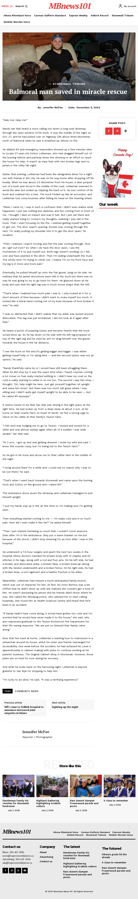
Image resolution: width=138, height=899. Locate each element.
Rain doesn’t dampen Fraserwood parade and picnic (84, 803)
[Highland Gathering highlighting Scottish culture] (52, 786)
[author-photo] (5, 810)
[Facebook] (108, 131)
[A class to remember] (120, 786)
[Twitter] (117, 131)
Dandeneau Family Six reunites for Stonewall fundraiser (16, 803)
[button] (21, 6)
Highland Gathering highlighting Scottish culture (48, 803)
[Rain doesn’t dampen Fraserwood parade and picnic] (86, 786)
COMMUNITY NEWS (26, 691)
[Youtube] (25, 870)
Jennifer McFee (53, 107)
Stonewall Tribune (69, 84)
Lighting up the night (65, 707)
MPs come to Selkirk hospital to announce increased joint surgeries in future (24, 709)
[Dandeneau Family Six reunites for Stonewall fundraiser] (18, 786)
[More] (125, 131)
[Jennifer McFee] (11, 734)
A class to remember (116, 800)
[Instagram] (12, 870)
